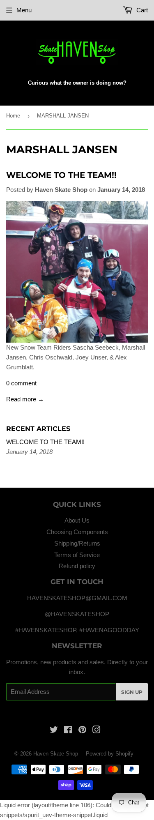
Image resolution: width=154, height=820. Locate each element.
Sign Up (132, 692)
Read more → (25, 399)
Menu (24, 10)
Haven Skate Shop (55, 754)
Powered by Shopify (109, 754)
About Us (77, 520)
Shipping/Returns (77, 543)
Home (13, 116)
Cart (141, 10)
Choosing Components (77, 531)
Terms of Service (77, 554)
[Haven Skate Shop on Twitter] (54, 730)
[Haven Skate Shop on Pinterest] (82, 730)
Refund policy (77, 565)
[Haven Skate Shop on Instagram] (96, 730)
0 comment (21, 383)
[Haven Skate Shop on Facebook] (68, 730)
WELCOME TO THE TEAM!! (61, 175)
